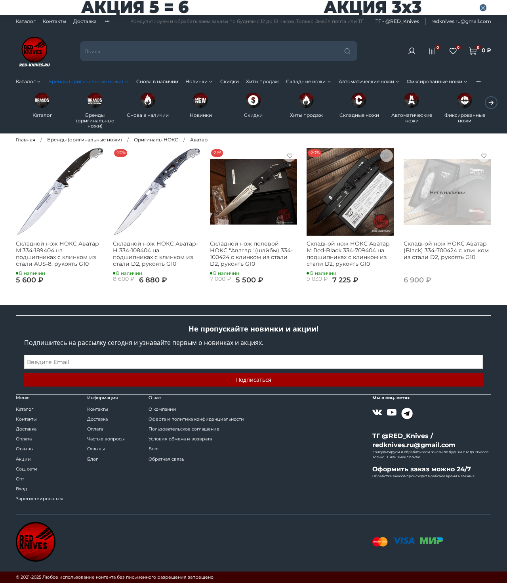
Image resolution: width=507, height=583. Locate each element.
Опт (20, 479)
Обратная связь (166, 459)
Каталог (26, 21)
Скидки (229, 81)
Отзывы (25, 449)
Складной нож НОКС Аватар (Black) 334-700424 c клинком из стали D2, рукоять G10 (446, 250)
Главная (25, 140)
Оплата (24, 439)
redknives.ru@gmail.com (461, 21)
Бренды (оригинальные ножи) (85, 81)
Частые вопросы (106, 439)
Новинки (196, 81)
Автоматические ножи (366, 81)
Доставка (85, 21)
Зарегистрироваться (39, 498)
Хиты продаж (262, 81)
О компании (162, 409)
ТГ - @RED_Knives (397, 21)
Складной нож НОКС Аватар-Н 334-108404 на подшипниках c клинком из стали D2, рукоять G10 (155, 253)
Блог (92, 459)
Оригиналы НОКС (156, 140)
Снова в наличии (157, 81)
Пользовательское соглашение (184, 429)
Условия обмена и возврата (180, 439)
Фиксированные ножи (434, 81)
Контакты (54, 21)
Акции (23, 459)
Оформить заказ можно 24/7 (421, 469)
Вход (21, 489)
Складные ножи (306, 81)
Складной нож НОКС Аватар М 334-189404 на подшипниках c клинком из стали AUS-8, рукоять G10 (57, 253)
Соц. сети (26, 469)
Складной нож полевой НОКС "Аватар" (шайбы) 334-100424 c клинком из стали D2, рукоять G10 (251, 253)
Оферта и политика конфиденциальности (196, 419)
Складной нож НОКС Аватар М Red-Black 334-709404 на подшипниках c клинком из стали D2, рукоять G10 (348, 253)
